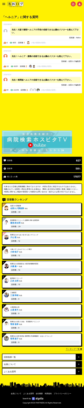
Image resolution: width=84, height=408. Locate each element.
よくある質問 (28, 394)
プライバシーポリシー (62, 394)
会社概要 (39, 394)
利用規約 (48, 394)
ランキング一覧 (73, 349)
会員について (16, 394)
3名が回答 (48, 90)
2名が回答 (44, 66)
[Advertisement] (42, 112)
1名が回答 (38, 43)
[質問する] (73, 4)
